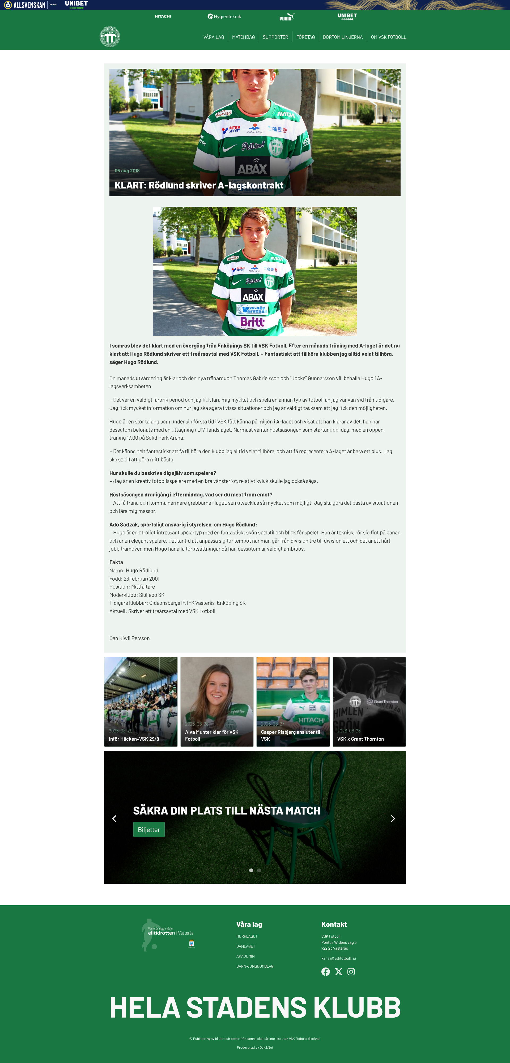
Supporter (275, 36)
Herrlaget (247, 936)
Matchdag (243, 36)
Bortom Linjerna (343, 36)
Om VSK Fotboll (388, 36)
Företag (305, 36)
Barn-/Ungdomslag (255, 966)
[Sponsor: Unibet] (76, 7)
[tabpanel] (255, 817)
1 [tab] (251, 870)
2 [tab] (259, 870)
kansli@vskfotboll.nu (338, 958)
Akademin (245, 956)
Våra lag (213, 36)
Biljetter (149, 829)
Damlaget (245, 946)
